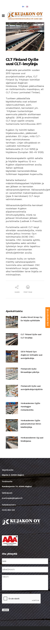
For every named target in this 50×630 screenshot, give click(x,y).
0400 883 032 (8, 510)
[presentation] (21, 599)
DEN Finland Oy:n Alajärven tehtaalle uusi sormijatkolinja (31, 354)
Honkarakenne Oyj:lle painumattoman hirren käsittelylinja (31, 423)
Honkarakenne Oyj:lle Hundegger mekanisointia (30, 406)
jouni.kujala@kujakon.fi (12, 498)
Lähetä (5, 610)
